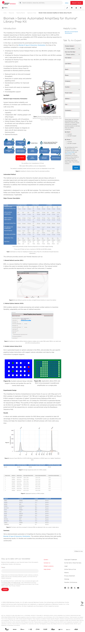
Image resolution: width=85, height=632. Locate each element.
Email (67, 69)
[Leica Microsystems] (53, 629)
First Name (68, 57)
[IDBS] (38, 630)
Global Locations (49, 566)
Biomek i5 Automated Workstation (71, 32)
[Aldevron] (22, 630)
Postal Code (69, 93)
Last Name (68, 63)
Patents (66, 572)
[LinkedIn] (71, 588)
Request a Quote (76, 3)
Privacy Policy (70, 152)
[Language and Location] (80, 8)
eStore (66, 2)
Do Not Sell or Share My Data (72, 563)
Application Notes (31, 12)
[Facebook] (65, 588)
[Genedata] (30, 630)
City (66, 104)
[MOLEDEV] (61, 630)
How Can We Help (70, 52)
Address (67, 98)
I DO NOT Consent (71, 143)
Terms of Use (68, 153)
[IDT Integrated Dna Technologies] (45, 630)
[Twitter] (75, 588)
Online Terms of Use (70, 569)
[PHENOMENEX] (68, 630)
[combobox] (40, 2)
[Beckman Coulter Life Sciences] (9, 3)
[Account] (76, 8)
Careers (46, 559)
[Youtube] (78, 588)
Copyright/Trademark (70, 559)
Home (4, 12)
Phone (66, 75)
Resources (11, 12)
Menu (5, 7)
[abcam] (15, 630)
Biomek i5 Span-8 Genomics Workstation (32, 45)
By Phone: (68, 139)
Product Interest (70, 46)
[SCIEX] (76, 629)
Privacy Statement (69, 575)
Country (67, 87)
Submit (76, 167)
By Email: (68, 132)
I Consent (69, 134)
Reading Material (21, 12)
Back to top (79, 551)
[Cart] (71, 8)
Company (68, 81)
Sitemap (66, 579)
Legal (65, 566)
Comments (68, 110)
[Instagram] (68, 588)
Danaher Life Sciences (70, 582)
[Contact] (67, 8)
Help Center (47, 569)
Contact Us (47, 563)
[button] (20, 2)
